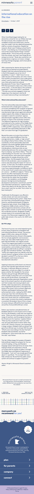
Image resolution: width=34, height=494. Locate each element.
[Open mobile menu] (31, 3)
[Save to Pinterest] (7, 30)
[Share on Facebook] (3, 30)
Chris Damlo (5, 21)
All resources (6, 10)
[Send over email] (11, 30)
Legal (20, 488)
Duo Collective (18, 489)
